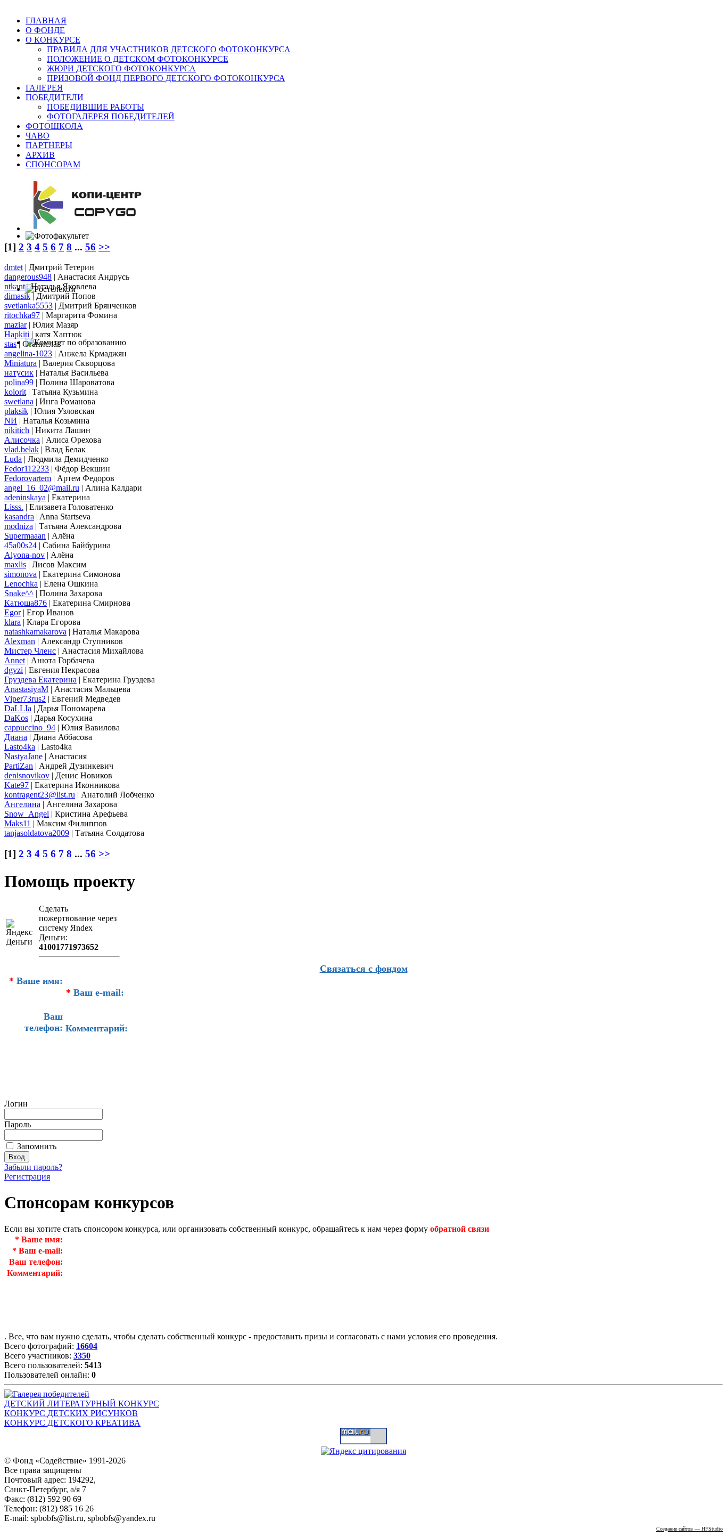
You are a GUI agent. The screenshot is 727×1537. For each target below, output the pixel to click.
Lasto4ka (19, 746)
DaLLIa (17, 708)
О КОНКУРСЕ (53, 39)
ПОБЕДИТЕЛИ (55, 97)
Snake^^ (19, 593)
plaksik (16, 411)
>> (104, 247)
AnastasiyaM (26, 689)
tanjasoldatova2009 (36, 832)
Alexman (19, 641)
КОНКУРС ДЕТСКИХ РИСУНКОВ (71, 1413)
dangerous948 (28, 276)
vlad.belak (21, 449)
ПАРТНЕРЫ (49, 145)
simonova (20, 574)
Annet (14, 660)
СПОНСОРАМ (53, 164)
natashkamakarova (35, 631)
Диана (15, 737)
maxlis (15, 564)
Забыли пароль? (33, 1167)
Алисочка (22, 439)
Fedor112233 (26, 468)
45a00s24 (20, 545)
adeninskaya (25, 497)
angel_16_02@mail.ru (41, 487)
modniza (18, 526)
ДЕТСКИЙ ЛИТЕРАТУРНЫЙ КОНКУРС (81, 1403)
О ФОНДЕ (45, 30)
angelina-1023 (28, 353)
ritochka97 (22, 315)
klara (12, 622)
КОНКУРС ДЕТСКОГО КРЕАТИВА (72, 1422)
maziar (15, 324)
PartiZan (18, 765)
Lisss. (13, 506)
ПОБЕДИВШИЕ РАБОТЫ (95, 106)
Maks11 (17, 823)
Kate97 (16, 785)
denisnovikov (26, 775)
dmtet (13, 267)
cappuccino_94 (29, 727)
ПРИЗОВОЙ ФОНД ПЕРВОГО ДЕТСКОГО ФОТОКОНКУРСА (166, 78)
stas (10, 343)
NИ (10, 420)
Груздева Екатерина (40, 679)
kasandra (19, 516)
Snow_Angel (26, 813)
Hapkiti (16, 334)
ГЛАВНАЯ (46, 20)
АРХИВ (40, 154)
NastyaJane (23, 756)
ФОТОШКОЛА (54, 126)
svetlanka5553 (28, 305)
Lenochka (21, 583)
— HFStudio (689, 1529)
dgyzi (13, 669)
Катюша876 (25, 602)
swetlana (19, 401)
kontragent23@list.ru (39, 794)
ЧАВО (37, 135)
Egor (12, 612)
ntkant (14, 286)
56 (90, 247)
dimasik (17, 295)
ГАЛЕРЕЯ (44, 87)
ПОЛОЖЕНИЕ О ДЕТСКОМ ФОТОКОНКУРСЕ (137, 58)
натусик (19, 372)
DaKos (16, 717)
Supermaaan (25, 535)
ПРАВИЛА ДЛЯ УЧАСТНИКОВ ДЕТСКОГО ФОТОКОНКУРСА (169, 49)
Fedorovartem (27, 478)
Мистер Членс (30, 650)
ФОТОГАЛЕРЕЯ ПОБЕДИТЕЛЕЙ (111, 116)
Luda (13, 458)
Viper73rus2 (25, 698)
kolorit (15, 391)
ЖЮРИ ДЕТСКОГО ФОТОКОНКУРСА (121, 68)
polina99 (19, 382)
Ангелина (22, 804)
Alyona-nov (24, 554)
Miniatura (20, 363)
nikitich (16, 430)
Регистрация (27, 1176)
